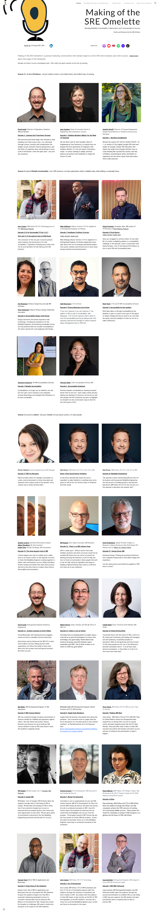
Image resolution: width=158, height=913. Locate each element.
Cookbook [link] (128, 3)
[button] (155, 3)
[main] (100, 20)
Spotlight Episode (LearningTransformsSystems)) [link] (96, 3)
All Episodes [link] (116, 3)
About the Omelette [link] (144, 3)
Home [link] (78, 3)
